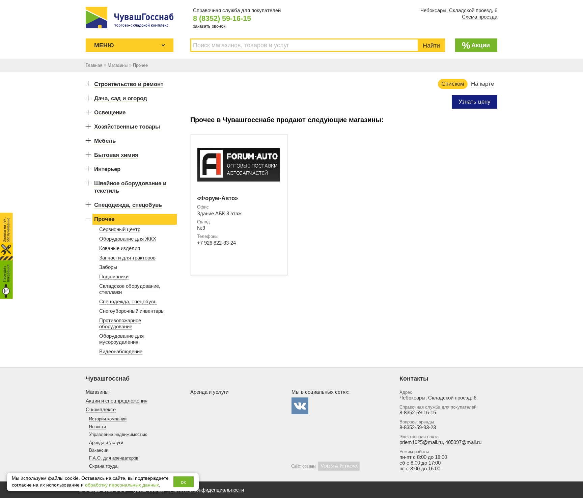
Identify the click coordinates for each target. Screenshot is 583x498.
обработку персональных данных (122, 485)
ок (183, 482)
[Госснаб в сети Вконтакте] (300, 405)
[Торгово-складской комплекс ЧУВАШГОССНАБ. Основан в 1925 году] (129, 17)
